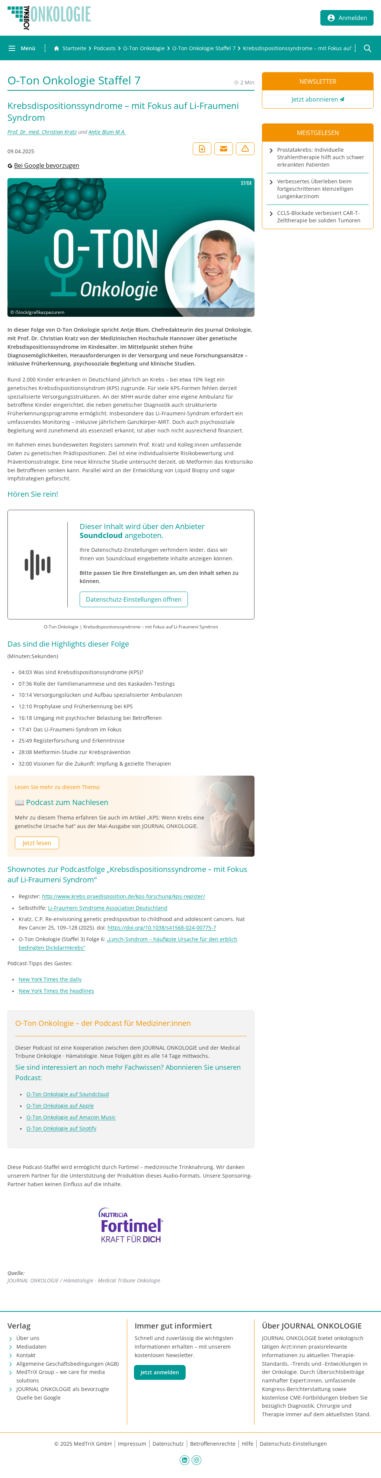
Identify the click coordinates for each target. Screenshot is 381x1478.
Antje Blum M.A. (107, 131)
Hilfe (247, 1443)
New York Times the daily (50, 979)
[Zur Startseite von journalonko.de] (49, 18)
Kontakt (25, 1355)
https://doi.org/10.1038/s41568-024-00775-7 (162, 927)
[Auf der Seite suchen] (368, 48)
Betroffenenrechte (213, 1443)
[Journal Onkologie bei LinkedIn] (184, 1460)
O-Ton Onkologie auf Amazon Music (71, 1117)
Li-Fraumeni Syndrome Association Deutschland (107, 907)
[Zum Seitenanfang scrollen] (368, 1465)
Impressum (132, 1443)
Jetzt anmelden (160, 1372)
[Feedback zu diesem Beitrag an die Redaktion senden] (245, 148)
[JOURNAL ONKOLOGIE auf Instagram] (196, 1460)
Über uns (27, 1338)
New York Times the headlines (56, 990)
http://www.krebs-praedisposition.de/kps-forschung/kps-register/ (123, 896)
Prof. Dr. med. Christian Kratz (42, 131)
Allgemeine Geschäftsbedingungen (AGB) (67, 1363)
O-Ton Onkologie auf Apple (60, 1105)
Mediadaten (31, 1346)
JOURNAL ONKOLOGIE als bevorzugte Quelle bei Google (62, 1393)
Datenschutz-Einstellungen (293, 1443)
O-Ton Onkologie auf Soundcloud (67, 1094)
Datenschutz (168, 1443)
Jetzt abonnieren (315, 99)
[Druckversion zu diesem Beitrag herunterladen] (202, 148)
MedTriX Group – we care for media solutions (60, 1376)
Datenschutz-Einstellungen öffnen (134, 599)
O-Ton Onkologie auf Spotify (61, 1128)
